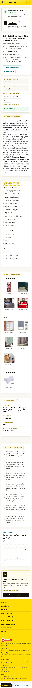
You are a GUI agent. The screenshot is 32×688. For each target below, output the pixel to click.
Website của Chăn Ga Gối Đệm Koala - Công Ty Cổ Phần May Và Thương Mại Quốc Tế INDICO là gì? (15, 487)
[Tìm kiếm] (24, 2)
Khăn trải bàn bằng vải (12, 255)
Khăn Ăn (6, 101)
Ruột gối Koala (9, 225)
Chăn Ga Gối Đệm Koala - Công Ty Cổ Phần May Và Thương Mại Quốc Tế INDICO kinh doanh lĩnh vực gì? (15, 476)
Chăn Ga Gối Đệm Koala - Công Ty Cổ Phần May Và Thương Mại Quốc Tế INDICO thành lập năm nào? (15, 508)
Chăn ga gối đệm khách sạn (13, 216)
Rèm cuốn (8, 237)
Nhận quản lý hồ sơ (17, 595)
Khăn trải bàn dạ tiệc (11, 258)
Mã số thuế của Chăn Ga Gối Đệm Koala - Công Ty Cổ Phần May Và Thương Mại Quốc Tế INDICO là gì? (15, 498)
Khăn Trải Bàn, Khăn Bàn (11, 97)
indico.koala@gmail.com (13, 67)
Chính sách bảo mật (7, 617)
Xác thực (4, 610)
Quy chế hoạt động (7, 613)
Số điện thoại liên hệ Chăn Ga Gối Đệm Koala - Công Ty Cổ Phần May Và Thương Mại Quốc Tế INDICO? (15, 465)
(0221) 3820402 (11, 52)
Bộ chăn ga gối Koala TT (12, 194)
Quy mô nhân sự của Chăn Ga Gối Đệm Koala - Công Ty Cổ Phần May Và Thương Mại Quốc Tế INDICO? (15, 519)
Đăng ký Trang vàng (7, 620)
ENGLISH (4, 635)
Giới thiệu (4, 602)
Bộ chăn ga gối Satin (11, 203)
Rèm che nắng (9, 234)
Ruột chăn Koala (10, 222)
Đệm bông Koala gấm (11, 210)
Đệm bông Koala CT (11, 206)
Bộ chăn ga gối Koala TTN (12, 197)
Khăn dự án (7, 249)
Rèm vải (7, 240)
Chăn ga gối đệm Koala (11, 188)
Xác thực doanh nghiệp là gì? (11, 590)
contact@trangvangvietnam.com (9, 676)
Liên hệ (3, 631)
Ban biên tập (5, 606)
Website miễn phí (6, 628)
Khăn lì (7, 252)
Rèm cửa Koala (9, 231)
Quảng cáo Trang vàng (8, 624)
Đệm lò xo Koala (10, 213)
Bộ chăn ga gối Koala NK (12, 191)
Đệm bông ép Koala (11, 219)
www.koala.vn (10, 71)
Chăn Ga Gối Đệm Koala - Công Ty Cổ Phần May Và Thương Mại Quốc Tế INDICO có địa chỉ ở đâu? (15, 455)
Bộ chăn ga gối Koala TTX (12, 200)
